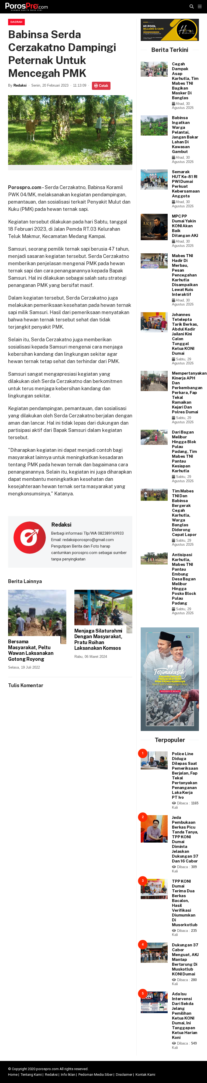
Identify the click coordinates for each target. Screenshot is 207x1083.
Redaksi (20, 85)
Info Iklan (68, 1075)
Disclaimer (124, 1075)
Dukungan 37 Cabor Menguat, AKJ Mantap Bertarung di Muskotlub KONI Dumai (185, 959)
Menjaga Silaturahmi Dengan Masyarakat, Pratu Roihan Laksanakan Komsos (98, 639)
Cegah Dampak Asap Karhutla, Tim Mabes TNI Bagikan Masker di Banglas (185, 81)
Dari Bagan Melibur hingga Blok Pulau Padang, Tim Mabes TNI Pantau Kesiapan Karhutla (184, 451)
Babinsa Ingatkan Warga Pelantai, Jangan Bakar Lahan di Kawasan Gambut (185, 134)
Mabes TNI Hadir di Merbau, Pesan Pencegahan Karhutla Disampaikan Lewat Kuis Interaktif (185, 275)
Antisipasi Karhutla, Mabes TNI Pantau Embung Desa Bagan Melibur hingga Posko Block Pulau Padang (184, 578)
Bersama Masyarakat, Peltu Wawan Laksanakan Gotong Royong (31, 650)
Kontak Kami (145, 1075)
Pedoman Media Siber (95, 1075)
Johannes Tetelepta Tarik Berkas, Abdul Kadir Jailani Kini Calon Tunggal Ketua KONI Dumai (185, 334)
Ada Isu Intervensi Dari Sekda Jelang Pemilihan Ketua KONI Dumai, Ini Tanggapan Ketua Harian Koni (184, 1016)
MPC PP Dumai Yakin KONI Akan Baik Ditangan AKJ (185, 226)
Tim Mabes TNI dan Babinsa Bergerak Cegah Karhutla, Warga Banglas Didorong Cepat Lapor (184, 513)
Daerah (16, 21)
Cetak (103, 86)
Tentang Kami (31, 1075)
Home (13, 1075)
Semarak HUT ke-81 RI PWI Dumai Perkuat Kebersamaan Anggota (185, 183)
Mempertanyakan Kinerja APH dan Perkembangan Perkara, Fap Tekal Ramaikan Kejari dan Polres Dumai (189, 392)
